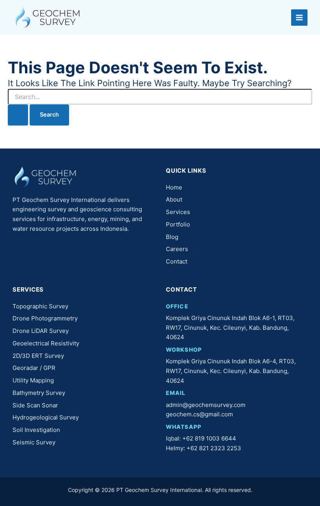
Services (178, 212)
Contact (176, 261)
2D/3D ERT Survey (38, 355)
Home (174, 187)
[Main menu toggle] (299, 17)
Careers (177, 249)
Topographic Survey (40, 306)
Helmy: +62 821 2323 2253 (203, 448)
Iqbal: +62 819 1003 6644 (201, 438)
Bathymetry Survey (38, 392)
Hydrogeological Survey (45, 417)
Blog (172, 237)
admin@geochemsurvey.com (205, 405)
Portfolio (178, 224)
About (174, 199)
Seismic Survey (33, 442)
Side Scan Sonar (35, 405)
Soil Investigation (36, 429)
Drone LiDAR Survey (40, 330)
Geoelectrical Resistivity (45, 343)
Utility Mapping (33, 380)
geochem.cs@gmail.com (199, 414)
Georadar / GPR (33, 368)
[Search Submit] (18, 115)
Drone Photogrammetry (45, 318)
